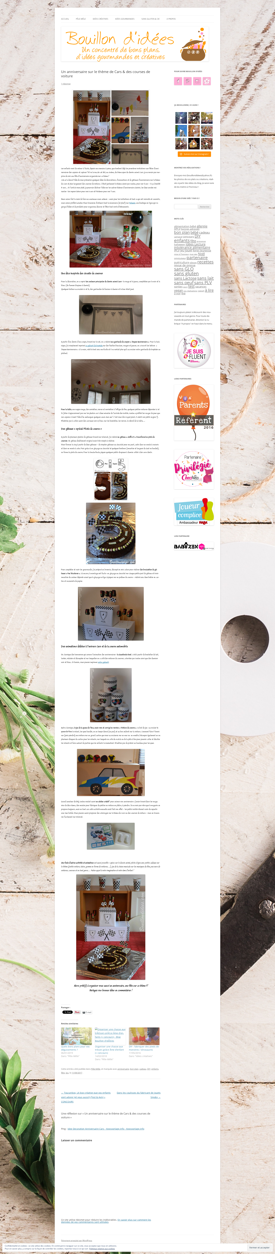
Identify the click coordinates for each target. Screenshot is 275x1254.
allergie (202, 226)
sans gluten (186, 273)
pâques (193, 262)
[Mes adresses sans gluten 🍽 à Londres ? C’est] (181, 131)
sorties (178, 286)
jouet (188, 250)
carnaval (178, 236)
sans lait (205, 278)
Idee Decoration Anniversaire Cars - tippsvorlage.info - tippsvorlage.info (106, 1128)
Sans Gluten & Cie (150, 19)
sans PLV (203, 282)
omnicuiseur (180, 258)
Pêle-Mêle (81, 19)
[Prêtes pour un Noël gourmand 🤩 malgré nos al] (194, 118)
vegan (178, 290)
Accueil (65, 19)
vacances (200, 286)
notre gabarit (103, 662)
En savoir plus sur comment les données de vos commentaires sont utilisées (106, 1221)
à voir (177, 293)
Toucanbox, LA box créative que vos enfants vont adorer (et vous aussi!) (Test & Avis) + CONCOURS (86, 1097)
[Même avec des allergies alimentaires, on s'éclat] (181, 144)
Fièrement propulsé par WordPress (76, 1240)
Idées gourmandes (124, 19)
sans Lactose (185, 278)
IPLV (177, 250)
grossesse (201, 241)
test (191, 286)
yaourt (201, 290)
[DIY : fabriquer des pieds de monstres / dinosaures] (144, 1036)
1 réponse (66, 83)
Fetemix (132, 203)
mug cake (193, 254)
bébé (194, 232)
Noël (201, 253)
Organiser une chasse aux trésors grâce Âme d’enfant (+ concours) (109, 1049)
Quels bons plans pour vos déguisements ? (75, 1048)
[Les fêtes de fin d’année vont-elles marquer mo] (207, 144)
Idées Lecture (195, 244)
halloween (179, 244)
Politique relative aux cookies (102, 1248)
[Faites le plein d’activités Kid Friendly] (194, 439)
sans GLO (184, 269)
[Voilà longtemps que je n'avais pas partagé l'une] (194, 131)
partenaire (197, 257)
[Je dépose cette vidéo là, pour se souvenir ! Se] (207, 118)
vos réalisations (190, 291)
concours (188, 236)
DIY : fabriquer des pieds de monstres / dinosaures (144, 1048)
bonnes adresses (190, 229)
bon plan (134, 1068)
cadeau (142, 1068)
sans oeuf (184, 282)
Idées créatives (100, 19)
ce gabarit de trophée (94, 345)
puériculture (181, 262)
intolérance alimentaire (192, 247)
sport (185, 287)
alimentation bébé (185, 226)
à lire (209, 290)
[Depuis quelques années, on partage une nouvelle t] (194, 144)
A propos (171, 19)
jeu (67, 1072)
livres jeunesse (202, 250)
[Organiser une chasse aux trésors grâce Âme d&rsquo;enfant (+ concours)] (110, 1036)
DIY (148, 1068)
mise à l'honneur (181, 254)
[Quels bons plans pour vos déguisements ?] (76, 1036)
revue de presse (184, 265)
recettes (205, 262)
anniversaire (123, 1068)
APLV (177, 229)
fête (63, 1072)
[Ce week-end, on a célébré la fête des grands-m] (207, 131)
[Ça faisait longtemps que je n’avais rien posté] (181, 118)
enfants (155, 1068)
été (183, 293)
